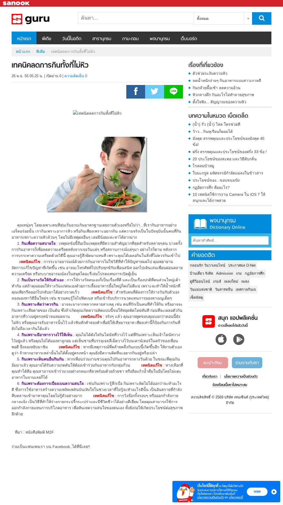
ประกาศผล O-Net (242, 265)
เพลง (245, 281)
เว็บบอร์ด (189, 39)
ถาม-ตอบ (130, 39)
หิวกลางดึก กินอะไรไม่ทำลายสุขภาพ (223, 94)
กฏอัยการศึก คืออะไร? (211, 187)
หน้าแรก (24, 39)
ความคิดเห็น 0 (75, 76)
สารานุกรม (101, 39)
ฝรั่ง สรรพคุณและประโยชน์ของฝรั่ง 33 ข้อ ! (230, 152)
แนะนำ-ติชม (212, 363)
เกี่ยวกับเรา (209, 377)
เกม (239, 273)
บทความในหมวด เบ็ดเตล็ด (218, 116)
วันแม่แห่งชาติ (201, 289)
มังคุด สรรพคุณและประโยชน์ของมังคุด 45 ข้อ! (228, 141)
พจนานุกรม (160, 39)
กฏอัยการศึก (254, 273)
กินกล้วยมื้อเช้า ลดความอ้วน (216, 88)
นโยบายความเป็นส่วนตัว (210, 497)
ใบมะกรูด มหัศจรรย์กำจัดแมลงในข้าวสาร (228, 173)
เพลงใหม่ (231, 281)
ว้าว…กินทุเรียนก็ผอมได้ (213, 131)
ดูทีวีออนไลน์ (200, 281)
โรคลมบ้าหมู (203, 166)
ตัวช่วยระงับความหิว (210, 73)
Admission (224, 273)
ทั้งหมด (203, 18)
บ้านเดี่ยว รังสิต (201, 273)
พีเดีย (46, 39)
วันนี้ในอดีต (71, 39)
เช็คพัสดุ (196, 297)
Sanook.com (16, 3)
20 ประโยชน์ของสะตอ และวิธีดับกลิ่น (225, 159)
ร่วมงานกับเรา (247, 363)
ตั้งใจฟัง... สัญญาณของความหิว (219, 102)
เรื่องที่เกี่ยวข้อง (205, 65)
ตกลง (257, 491)
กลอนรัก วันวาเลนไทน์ (207, 265)
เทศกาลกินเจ (246, 289)
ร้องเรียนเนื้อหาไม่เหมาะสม (230, 385)
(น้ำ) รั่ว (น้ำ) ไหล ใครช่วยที (216, 124)
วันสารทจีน (224, 289)
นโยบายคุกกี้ (236, 497)
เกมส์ (217, 281)
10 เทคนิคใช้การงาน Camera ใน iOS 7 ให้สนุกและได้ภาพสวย (229, 197)
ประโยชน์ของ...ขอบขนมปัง (216, 180)
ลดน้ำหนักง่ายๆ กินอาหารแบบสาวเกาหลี (227, 80)
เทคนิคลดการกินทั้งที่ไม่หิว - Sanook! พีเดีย (41, 19)
